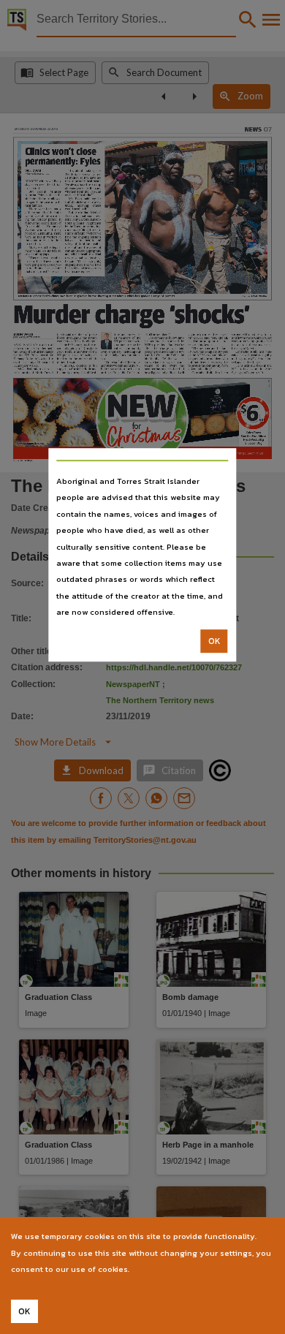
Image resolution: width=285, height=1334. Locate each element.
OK (214, 641)
